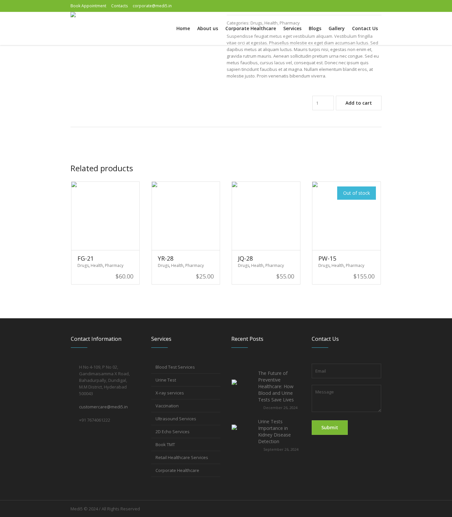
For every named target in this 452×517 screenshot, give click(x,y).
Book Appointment (88, 6)
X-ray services (170, 393)
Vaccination (167, 406)
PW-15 (327, 258)
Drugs (83, 265)
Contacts (119, 6)
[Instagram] (366, 6)
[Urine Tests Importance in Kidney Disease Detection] (242, 435)
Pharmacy (114, 265)
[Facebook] (353, 6)
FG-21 (85, 258)
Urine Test (166, 380)
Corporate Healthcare (177, 470)
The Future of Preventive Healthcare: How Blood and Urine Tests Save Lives (276, 386)
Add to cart (358, 103)
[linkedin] (377, 6)
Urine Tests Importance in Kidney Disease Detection (274, 431)
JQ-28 (245, 258)
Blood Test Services (175, 367)
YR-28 (165, 258)
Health (97, 265)
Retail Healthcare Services (182, 457)
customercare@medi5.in (103, 407)
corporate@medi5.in (152, 6)
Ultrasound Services (176, 419)
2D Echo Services (173, 432)
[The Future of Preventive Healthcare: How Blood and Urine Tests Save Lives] (242, 390)
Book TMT (165, 444)
